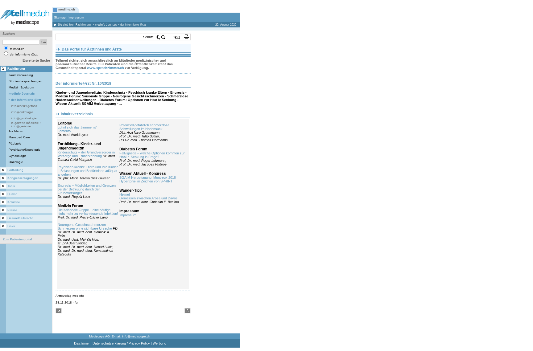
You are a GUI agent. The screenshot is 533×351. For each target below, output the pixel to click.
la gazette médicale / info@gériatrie (26, 124)
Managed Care (19, 137)
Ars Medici (16, 131)
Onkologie (16, 162)
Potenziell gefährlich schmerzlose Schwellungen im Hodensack (144, 127)
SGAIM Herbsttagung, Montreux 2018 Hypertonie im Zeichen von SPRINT (147, 179)
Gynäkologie (18, 155)
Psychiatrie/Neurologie (24, 149)
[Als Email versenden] (176, 37)
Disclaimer (82, 343)
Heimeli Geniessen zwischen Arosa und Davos (148, 196)
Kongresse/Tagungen (22, 178)
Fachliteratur (84, 24)
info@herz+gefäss (24, 106)
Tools (11, 186)
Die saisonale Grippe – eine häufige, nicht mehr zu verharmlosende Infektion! (88, 211)
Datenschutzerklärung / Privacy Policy (121, 343)
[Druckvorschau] (186, 37)
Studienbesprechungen (25, 81)
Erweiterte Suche (36, 60)
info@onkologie (22, 112)
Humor (12, 194)
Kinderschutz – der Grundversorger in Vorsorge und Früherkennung (86, 154)
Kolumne (13, 202)
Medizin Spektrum (21, 87)
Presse (12, 210)
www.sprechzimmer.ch (105, 68)
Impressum (76, 17)
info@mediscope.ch (136, 336)
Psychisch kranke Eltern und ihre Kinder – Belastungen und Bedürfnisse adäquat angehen (88, 170)
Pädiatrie (15, 143)
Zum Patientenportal (17, 239)
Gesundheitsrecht (20, 218)
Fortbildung (15, 170)
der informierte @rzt (26, 99)
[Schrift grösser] (158, 37)
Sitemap (60, 17)
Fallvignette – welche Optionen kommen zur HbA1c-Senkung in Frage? (152, 155)
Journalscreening (21, 75)
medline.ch (66, 9)
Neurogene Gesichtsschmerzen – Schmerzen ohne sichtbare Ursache (85, 226)
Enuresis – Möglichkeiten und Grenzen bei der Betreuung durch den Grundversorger (87, 189)
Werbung (159, 343)
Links (11, 226)
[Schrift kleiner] (163, 37)
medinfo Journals (106, 24)
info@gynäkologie (24, 118)
